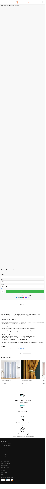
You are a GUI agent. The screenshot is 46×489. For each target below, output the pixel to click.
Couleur (2, 274)
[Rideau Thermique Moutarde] (30, 369)
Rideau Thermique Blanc (6, 381)
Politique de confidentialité (6, 452)
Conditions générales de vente (6, 454)
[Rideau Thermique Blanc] (10, 369)
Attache (2, 284)
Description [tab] (22, 304)
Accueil (2, 5)
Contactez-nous (4, 472)
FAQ (2, 474)
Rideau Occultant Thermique (6, 445)
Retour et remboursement (5, 463)
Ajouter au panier (25, 291)
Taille (2, 279)
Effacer (2, 288)
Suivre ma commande (5, 461)
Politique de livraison (5, 467)
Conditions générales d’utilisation (7, 456)
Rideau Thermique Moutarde (27, 381)
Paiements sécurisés (4, 465)
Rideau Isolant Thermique (7, 5)
